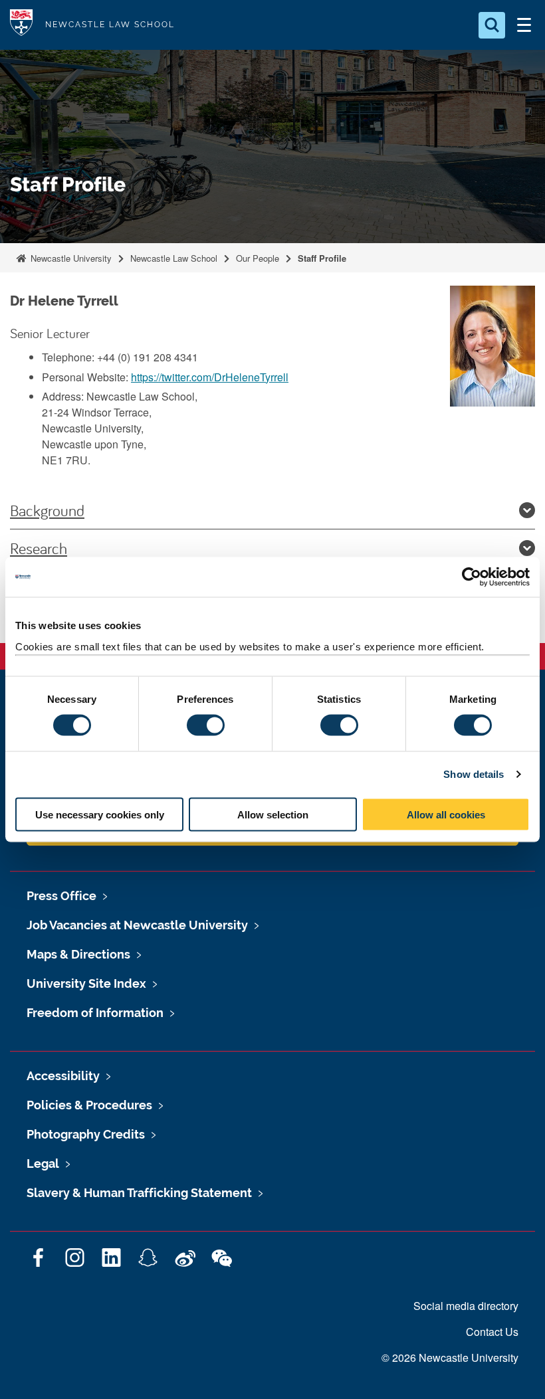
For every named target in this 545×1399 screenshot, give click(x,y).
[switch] (206, 725)
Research (38, 548)
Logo (21, 25)
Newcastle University (70, 258)
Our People (257, 258)
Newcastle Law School (173, 258)
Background (47, 510)
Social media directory (465, 1305)
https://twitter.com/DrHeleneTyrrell (209, 377)
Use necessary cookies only (99, 814)
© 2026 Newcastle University (450, 1357)
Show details (473, 774)
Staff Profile (322, 258)
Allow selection (272, 814)
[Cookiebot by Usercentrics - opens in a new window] (471, 577)
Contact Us (492, 1331)
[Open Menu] (523, 25)
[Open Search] (492, 25)
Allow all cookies (446, 814)
